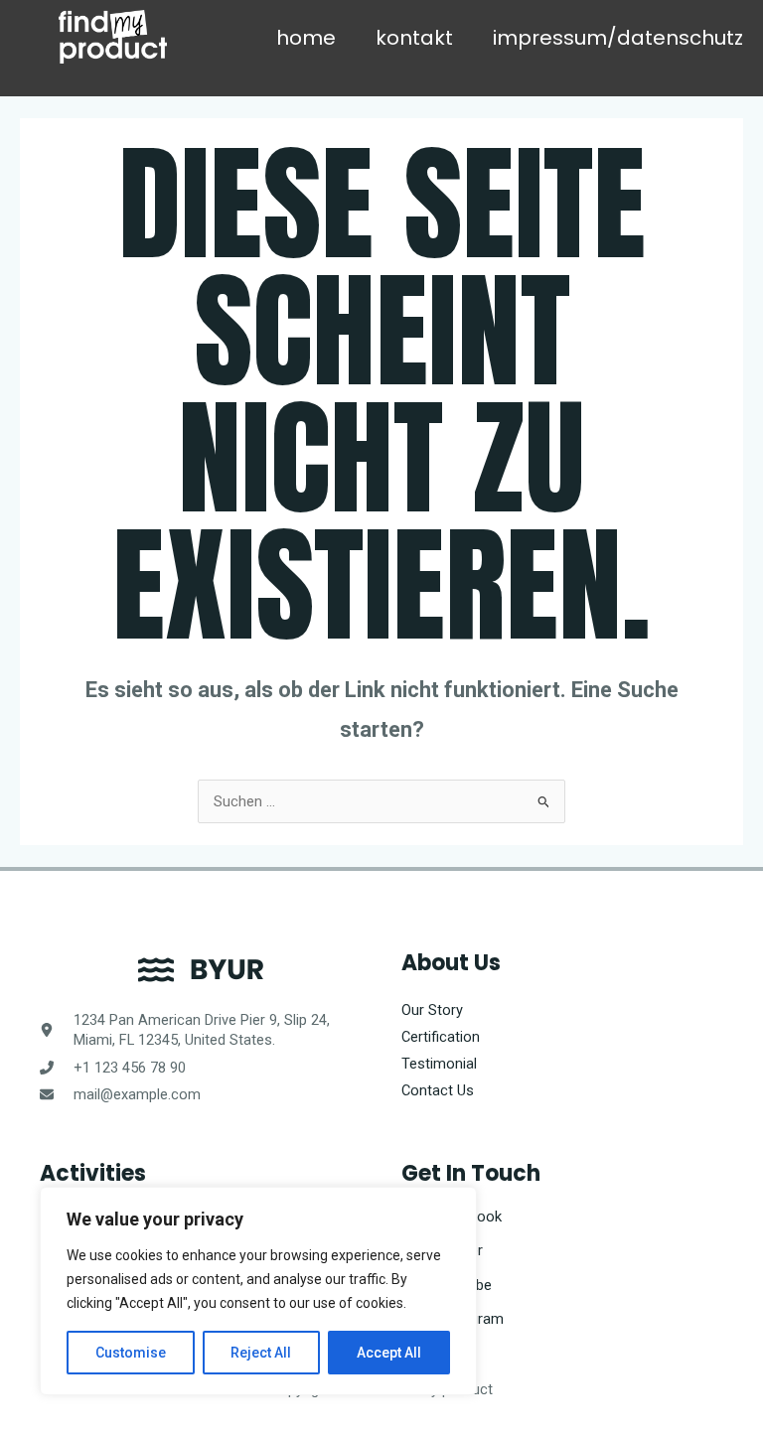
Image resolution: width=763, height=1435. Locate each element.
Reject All (260, 1353)
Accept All (389, 1353)
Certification (440, 1037)
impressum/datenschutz (618, 38)
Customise (130, 1353)
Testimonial (439, 1064)
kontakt (414, 38)
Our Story (432, 1010)
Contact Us (437, 1090)
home (306, 38)
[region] (258, 1291)
